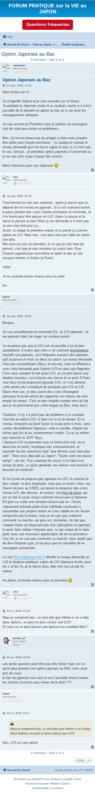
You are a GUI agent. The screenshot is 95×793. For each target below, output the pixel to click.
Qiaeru (66, 783)
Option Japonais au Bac (28, 54)
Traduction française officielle (42, 783)
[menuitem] (8, 37)
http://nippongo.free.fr (29, 557)
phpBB (36, 779)
